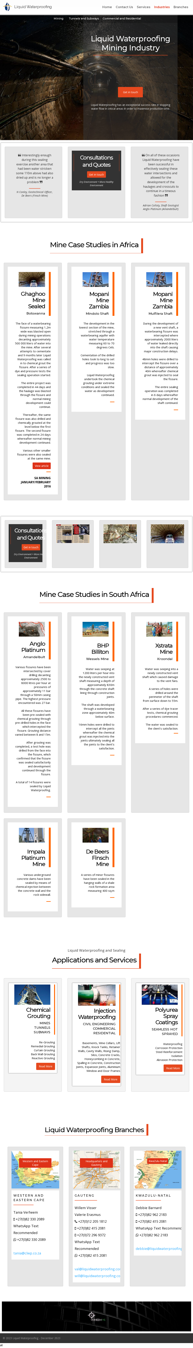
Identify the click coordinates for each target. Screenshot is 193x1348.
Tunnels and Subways (84, 18)
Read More (45, 1066)
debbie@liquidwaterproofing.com (163, 1248)
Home (107, 7)
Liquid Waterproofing (33, 7)
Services (143, 7)
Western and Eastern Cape (35, 1163)
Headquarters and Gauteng (96, 1163)
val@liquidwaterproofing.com (99, 1269)
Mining (58, 18)
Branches (181, 7)
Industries (162, 7)
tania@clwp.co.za (27, 1253)
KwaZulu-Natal (158, 1161)
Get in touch (130, 92)
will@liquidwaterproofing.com (99, 1276)
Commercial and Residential (122, 18)
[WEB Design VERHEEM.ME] (96, 1316)
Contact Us (124, 7)
